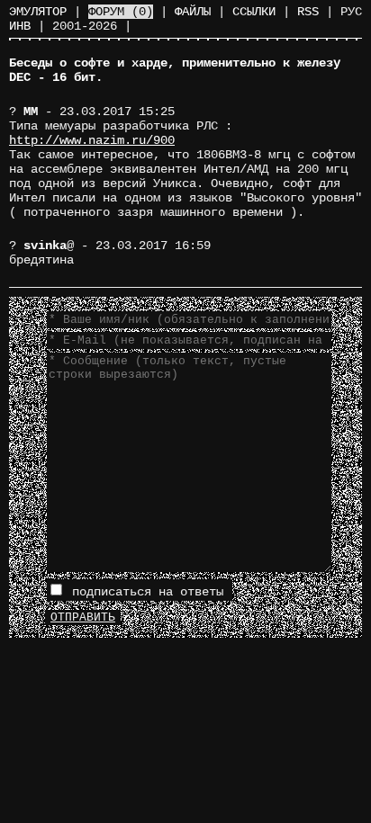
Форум (120, 11)
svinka (45, 245)
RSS (308, 11)
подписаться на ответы (144, 592)
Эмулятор (38, 11)
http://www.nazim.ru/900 (92, 140)
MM (30, 111)
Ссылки (254, 11)
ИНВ (20, 26)
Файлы (193, 11)
